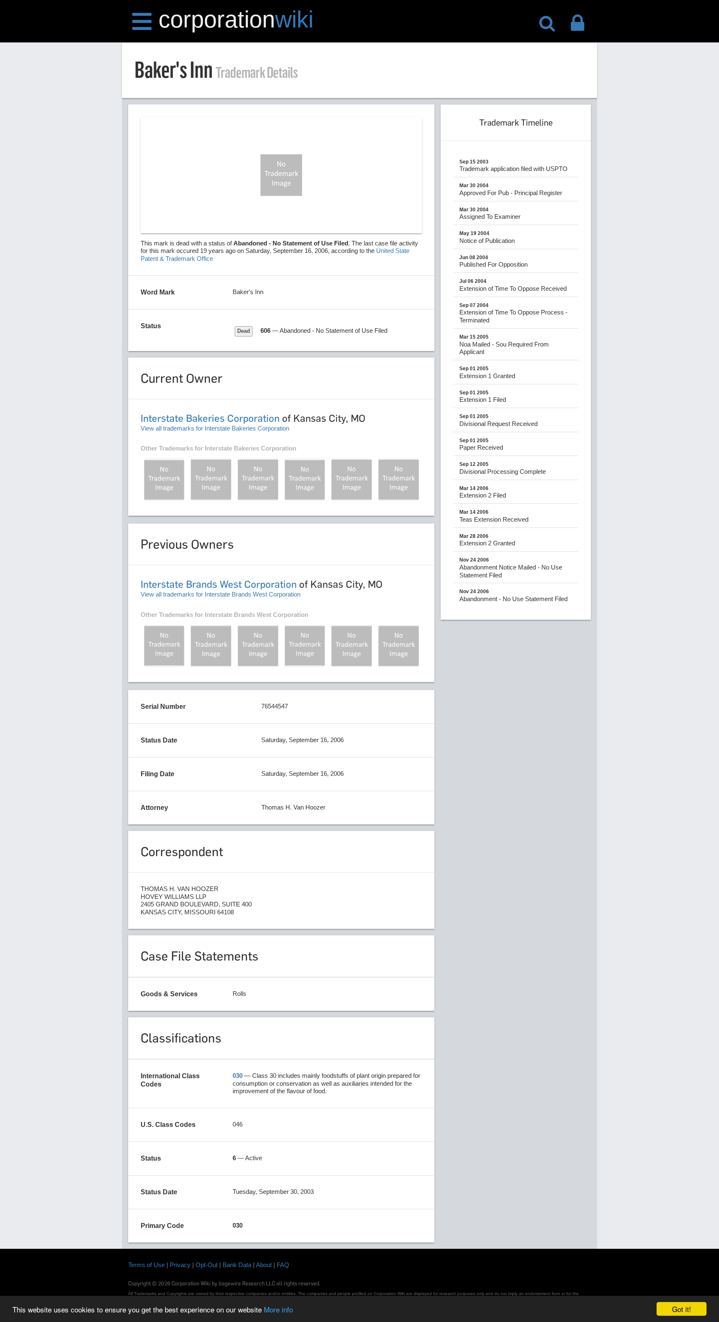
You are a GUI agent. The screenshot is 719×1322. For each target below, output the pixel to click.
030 (238, 1075)
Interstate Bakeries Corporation (210, 418)
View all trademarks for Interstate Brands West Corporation (220, 594)
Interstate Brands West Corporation (219, 584)
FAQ (283, 1264)
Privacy (180, 1264)
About (264, 1264)
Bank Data (237, 1264)
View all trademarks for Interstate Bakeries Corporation (215, 428)
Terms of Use (146, 1264)
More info (278, 1309)
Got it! (681, 1309)
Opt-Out (207, 1264)
